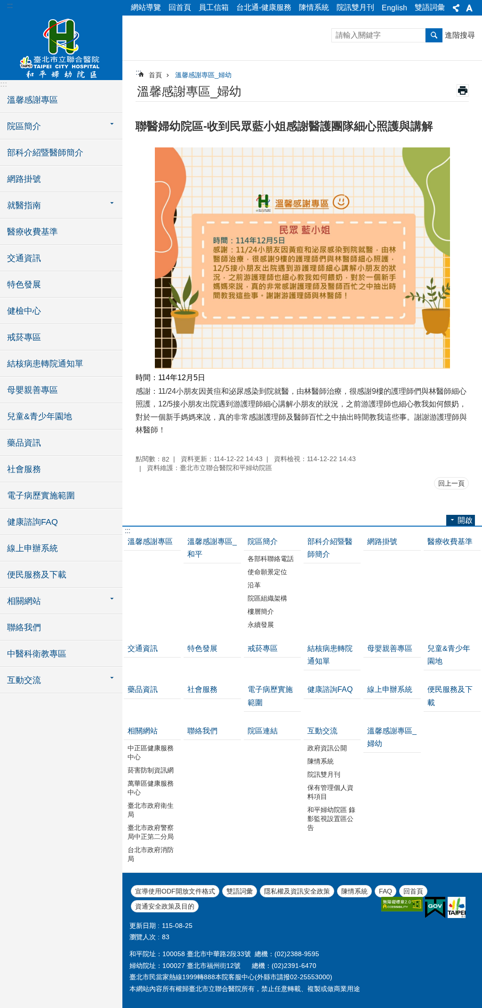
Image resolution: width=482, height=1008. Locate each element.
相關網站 (143, 731)
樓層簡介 (261, 611)
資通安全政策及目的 (164, 906)
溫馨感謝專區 (32, 100)
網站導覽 (146, 7)
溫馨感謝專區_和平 (212, 547)
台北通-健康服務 (263, 7)
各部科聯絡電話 (271, 558)
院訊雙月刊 (355, 7)
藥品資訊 (24, 442)
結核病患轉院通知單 (45, 363)
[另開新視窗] (402, 904)
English (394, 8)
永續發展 (261, 624)
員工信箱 (214, 7)
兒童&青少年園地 (39, 416)
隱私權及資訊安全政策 (297, 891)
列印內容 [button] (463, 90)
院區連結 (263, 731)
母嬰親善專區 (32, 390)
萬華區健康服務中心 (151, 788)
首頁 (155, 75)
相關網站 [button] (24, 601)
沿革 (254, 585)
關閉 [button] (456, 8)
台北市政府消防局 (151, 854)
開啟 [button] (465, 520)
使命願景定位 (267, 572)
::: (10, 5)
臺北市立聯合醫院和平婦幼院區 (61, 47)
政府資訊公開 (327, 748)
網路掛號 (24, 179)
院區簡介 (263, 541)
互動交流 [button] (24, 680)
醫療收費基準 (32, 231)
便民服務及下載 (36, 574)
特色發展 (24, 284)
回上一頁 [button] (451, 483)
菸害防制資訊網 (151, 770)
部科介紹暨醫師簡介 (45, 152)
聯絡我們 (24, 627)
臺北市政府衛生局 (151, 810)
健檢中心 (24, 311)
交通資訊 (24, 258)
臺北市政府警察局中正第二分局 (151, 832)
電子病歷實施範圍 (41, 495)
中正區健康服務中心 (151, 752)
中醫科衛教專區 (36, 653)
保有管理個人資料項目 (330, 792)
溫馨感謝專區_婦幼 (203, 75)
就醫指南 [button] (24, 205)
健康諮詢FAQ (32, 522)
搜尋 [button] (434, 35)
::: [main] (138, 72)
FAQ (385, 891)
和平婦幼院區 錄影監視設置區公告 (331, 818)
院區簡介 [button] (24, 126)
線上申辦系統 (32, 548)
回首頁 (180, 7)
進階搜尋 (460, 35)
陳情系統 (314, 7)
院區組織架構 (267, 598)
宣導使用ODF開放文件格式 (175, 891)
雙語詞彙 (430, 7)
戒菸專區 (24, 337)
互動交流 (322, 731)
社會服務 (24, 469)
